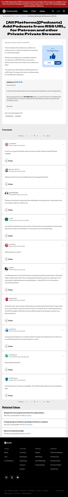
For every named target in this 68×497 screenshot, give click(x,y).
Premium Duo (54, 457)
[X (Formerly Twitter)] (12, 477)
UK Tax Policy (17, 493)
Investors (22, 465)
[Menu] (63, 11)
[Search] (52, 11)
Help (25, 11)
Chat (33, 11)
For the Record (8, 461)
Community (12, 11)
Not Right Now (53, 51)
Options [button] (62, 42)
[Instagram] (6, 477)
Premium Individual (56, 452)
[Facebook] (18, 477)
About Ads (38, 490)
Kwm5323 (27, 434)
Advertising (23, 461)
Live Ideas (23, 16)
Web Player (38, 457)
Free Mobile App (40, 461)
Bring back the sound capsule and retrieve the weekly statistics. (24, 413)
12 (43, 136)
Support (37, 452)
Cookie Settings (31, 490)
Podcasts (18, 116)
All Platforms (9, 116)
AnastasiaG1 (28, 425)
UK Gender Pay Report (27, 493)
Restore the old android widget (14, 431)
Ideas (42, 11)
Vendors (22, 469)
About (6, 452)
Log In (58, 11)
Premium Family (55, 461)
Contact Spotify (40, 465)
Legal (5, 490)
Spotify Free (54, 469)
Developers (23, 457)
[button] (49, 63)
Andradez (28, 415)
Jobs (5, 457)
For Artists (23, 452)
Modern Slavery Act (8, 493)
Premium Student (55, 465)
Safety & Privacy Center (13, 490)
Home (12, 16)
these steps (61, 4)
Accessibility (45, 490)
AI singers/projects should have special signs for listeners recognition (26, 422)
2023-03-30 (18, 82)
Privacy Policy (23, 490)
